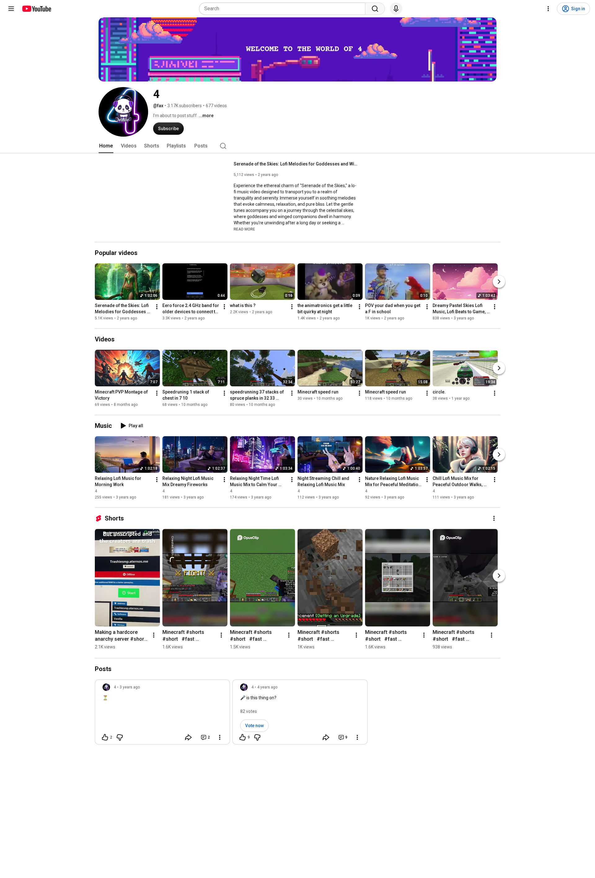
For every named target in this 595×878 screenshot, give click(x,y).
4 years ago (267, 687)
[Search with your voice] (396, 8)
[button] (244, 229)
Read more (244, 229)
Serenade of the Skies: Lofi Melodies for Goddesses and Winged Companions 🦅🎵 (296, 163)
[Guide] (11, 8)
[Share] (188, 737)
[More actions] (157, 307)
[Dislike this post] (120, 737)
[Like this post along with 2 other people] (105, 737)
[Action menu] (220, 737)
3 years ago (130, 687)
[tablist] (297, 145)
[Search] (375, 8)
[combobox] (284, 8)
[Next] (499, 281)
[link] (162, 713)
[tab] (106, 145)
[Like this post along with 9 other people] (243, 737)
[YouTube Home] (36, 8)
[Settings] (548, 8)
